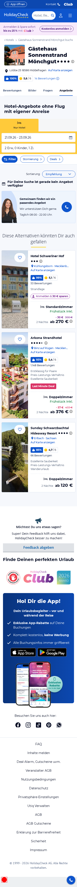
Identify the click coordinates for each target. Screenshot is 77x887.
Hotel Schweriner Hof (47, 256)
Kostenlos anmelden (55, 28)
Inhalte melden (38, 753)
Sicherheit (38, 841)
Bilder (32, 90)
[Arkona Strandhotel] (15, 375)
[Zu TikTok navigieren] (38, 725)
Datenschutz (38, 788)
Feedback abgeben (38, 547)
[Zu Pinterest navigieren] (48, 725)
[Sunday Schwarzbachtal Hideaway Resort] (15, 457)
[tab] (19, 125)
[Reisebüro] (71, 880)
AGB (38, 815)
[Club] (28, 31)
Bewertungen (12, 90)
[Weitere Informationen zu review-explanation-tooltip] (57, 78)
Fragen (48, 90)
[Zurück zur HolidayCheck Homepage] (16, 15)
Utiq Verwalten (38, 806)
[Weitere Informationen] (71, 321)
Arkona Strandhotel (46, 338)
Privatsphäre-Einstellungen (38, 797)
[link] (60, 15)
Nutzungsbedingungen (38, 779)
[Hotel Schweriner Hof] (15, 289)
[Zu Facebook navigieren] (18, 725)
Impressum (38, 850)
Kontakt (51, 4)
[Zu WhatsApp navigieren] (59, 725)
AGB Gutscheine (38, 823)
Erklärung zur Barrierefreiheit (38, 832)
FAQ (38, 744)
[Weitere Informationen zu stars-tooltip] (72, 61)
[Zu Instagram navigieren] (28, 725)
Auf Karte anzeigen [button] (60, 70)
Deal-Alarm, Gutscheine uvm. (39, 762)
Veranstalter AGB (39, 771)
